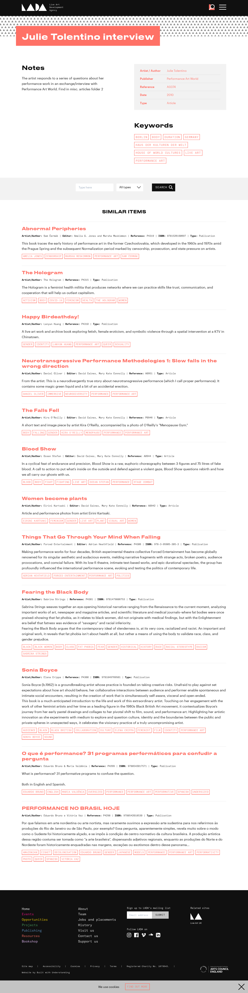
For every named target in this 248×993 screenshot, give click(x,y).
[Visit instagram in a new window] (129, 935)
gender (27, 344)
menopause (93, 432)
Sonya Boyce (31, 737)
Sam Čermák (130, 256)
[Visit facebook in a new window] (136, 935)
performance (100, 393)
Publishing (32, 930)
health (87, 300)
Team (82, 914)
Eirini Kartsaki (35, 520)
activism (29, 300)
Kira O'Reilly (72, 432)
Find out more (137, 986)
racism (201, 646)
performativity (208, 852)
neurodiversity (76, 393)
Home (26, 909)
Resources (31, 936)
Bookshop (30, 941)
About (83, 909)
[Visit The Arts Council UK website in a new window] (208, 969)
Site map (27, 966)
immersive (54, 393)
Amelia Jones (32, 256)
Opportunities (35, 919)
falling (38, 432)
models (139, 852)
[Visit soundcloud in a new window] (151, 935)
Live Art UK (196, 923)
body (156, 137)
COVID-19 (56, 300)
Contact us (88, 936)
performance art (150, 160)
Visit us (86, 930)
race (159, 646)
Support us (88, 941)
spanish (183, 791)
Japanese (124, 852)
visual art (116, 520)
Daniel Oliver (33, 393)
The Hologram (105, 300)
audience (29, 730)
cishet (45, 852)
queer (107, 344)
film (157, 730)
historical (129, 646)
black (27, 646)
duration (172, 137)
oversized (95, 791)
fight (49, 482)
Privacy (95, 966)
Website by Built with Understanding (46, 972)
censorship (54, 256)
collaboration (86, 730)
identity (42, 344)
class (70, 646)
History (85, 925)
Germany (192, 137)
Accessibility (52, 966)
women (123, 300)
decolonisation (65, 852)
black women (43, 646)
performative (164, 791)
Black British (61, 730)
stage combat (143, 482)
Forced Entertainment (69, 575)
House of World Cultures (158, 152)
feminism (72, 300)
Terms (113, 966)
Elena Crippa (124, 730)
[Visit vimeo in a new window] (143, 935)
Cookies (75, 966)
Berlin (141, 137)
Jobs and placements (97, 919)
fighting (63, 482)
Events (28, 914)
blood (27, 482)
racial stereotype (179, 646)
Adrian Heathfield (36, 575)
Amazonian (30, 852)
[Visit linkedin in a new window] (158, 935)
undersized (200, 791)
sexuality (122, 344)
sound (48, 737)
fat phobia (86, 646)
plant (101, 520)
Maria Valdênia (73, 791)
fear (101, 646)
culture (105, 730)
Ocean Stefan (99, 482)
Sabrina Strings (35, 653)
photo (27, 859)
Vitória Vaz (70, 859)
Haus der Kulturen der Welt (161, 145)
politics (123, 575)
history (146, 646)
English (52, 791)
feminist (144, 730)
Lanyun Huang (62, 344)
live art (193, 152)
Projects (30, 925)
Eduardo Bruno (33, 791)
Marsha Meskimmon (78, 256)
